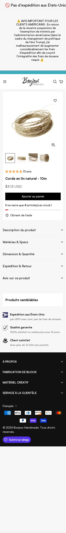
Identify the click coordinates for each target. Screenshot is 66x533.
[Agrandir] (53, 145)
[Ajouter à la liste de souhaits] (55, 100)
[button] (55, 82)
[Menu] (5, 82)
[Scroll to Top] (59, 514)
